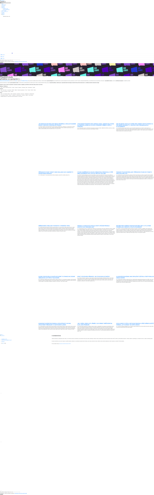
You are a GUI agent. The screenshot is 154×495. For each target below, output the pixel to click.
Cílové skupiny (30, 95)
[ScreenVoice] (2, 0)
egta (16, 80)
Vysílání (33, 87)
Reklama (19, 87)
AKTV (3, 343)
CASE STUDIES (4, 10)
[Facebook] (7, 23)
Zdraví (9, 91)
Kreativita (18, 93)
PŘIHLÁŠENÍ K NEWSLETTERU (4, 60)
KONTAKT (3, 13)
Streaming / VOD (24, 87)
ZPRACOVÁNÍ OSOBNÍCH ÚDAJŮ (7, 340)
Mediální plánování (4, 96)
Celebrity (23, 95)
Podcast (16, 87)
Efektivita (14, 93)
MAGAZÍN (3, 6)
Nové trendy (20, 96)
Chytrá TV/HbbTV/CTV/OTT (7, 87)
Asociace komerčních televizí (4, 80)
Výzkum (9, 95)
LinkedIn (2, 56)
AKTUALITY (3, 5)
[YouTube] (7, 47)
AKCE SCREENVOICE (6, 9)
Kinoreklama (30, 87)
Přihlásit (1, 62)
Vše (1, 87)
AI (3, 93)
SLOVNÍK (3, 12)
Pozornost (22, 93)
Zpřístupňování (31, 93)
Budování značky (7, 93)
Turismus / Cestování (4, 91)
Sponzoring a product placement (12, 96)
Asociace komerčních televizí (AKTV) (65, 343)
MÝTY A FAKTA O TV (5, 11)
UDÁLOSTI (3, 7)
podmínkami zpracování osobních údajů (21, 61)
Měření (26, 95)
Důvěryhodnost (18, 95)
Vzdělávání (13, 95)
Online (13, 87)
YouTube (3, 58)
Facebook (3, 54)
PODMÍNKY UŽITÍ (4, 339)
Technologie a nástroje (4, 95)
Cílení (11, 93)
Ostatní (12, 91)
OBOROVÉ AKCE (5, 8)
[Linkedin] (7, 35)
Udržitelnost (26, 93)
